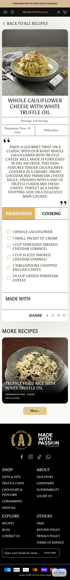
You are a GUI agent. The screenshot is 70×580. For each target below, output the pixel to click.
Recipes (8, 523)
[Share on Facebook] (47, 315)
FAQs (40, 523)
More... (35, 410)
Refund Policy (48, 530)
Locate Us (44, 496)
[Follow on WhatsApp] (48, 457)
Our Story (45, 477)
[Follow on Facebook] (21, 457)
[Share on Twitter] (53, 315)
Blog (6, 530)
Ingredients (19, 213)
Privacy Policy (48, 536)
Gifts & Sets (11, 477)
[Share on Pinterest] (58, 315)
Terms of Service (50, 542)
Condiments (12, 501)
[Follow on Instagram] (30, 457)
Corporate (45, 483)
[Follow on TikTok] (39, 457)
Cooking (51, 213)
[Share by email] (64, 315)
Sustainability (48, 490)
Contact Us (11, 536)
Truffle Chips (13, 483)
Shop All (9, 508)
